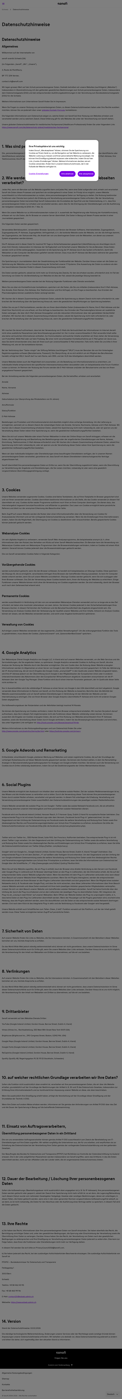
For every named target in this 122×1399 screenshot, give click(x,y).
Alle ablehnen (67, 174)
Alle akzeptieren (86, 174)
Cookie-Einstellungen (39, 174)
